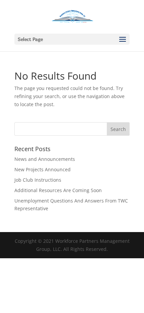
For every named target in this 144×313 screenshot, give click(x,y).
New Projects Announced (42, 169)
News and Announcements (44, 159)
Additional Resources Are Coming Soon (58, 190)
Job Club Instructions (37, 180)
